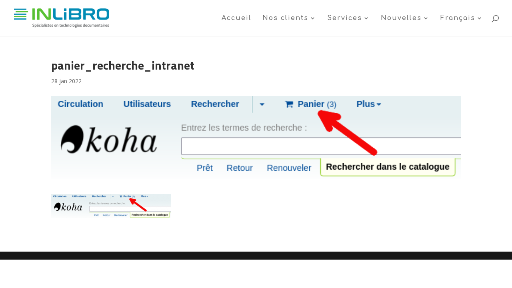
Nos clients (285, 18)
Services (344, 18)
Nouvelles (401, 18)
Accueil (237, 18)
